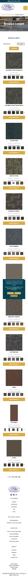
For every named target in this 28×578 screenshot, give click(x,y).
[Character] (9, 77)
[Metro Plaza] (17, 394)
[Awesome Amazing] (17, 183)
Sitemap (14, 569)
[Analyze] (9, 465)
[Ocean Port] (10, 147)
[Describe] (13, 465)
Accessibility (14, 564)
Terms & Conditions (14, 565)
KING (9, 1)
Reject (17, 293)
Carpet (12, 14)
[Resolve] (14, 448)
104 (13, 477)
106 (19, 477)
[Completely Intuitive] (13, 324)
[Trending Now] (14, 272)
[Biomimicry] (14, 60)
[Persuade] (17, 465)
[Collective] (13, 77)
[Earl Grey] (18, 147)
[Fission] (17, 253)
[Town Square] (22, 394)
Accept (10, 293)
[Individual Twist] (14, 218)
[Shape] (14, 236)
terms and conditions (12, 288)
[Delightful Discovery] (14, 166)
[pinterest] (11, 495)
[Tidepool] (14, 131)
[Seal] (22, 253)
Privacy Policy (14, 567)
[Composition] (17, 77)
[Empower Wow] (17, 324)
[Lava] (13, 253)
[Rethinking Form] (18, 218)
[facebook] (14, 495)
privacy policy (16, 287)
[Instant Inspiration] (22, 324)
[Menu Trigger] (25, 8)
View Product (14, 82)
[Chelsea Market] (14, 377)
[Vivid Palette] (22, 183)
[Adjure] (22, 465)
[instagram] (16, 495)
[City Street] (22, 147)
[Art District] (13, 394)
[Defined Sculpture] (10, 218)
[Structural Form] (22, 218)
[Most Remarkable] (9, 183)
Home (2, 14)
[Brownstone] (14, 147)
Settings (14, 295)
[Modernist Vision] (13, 183)
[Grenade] (9, 253)
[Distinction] (22, 77)
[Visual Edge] (14, 201)
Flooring (7, 14)
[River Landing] (9, 394)
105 (16, 477)
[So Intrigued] (14, 307)
